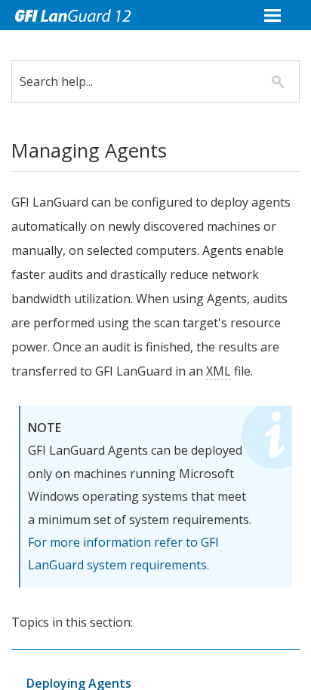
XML (218, 371)
